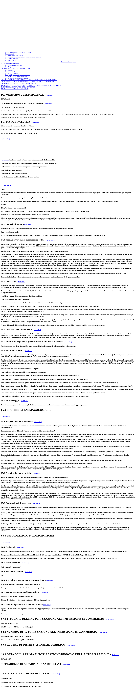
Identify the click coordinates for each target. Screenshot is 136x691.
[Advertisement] (37, 1)
